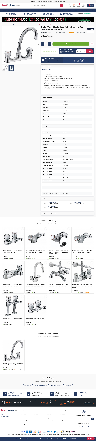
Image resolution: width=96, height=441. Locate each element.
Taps (6, 24)
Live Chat (35, 422)
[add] (49, 44)
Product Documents (47, 199)
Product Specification (48, 97)
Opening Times (37, 418)
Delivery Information (24, 416)
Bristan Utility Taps (56, 385)
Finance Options (23, 424)
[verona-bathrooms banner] (48, 19)
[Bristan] (90, 29)
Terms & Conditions (51, 416)
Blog (48, 418)
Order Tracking (37, 416)
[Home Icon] (2, 24)
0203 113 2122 (61, 1)
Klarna (21, 426)
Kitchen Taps (12, 24)
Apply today (88, 402)
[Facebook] (79, 426)
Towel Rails (62, 422)
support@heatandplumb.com (9, 414)
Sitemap (49, 424)
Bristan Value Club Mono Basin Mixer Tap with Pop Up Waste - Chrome (35, 251)
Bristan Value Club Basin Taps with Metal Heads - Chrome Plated (35, 319)
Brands (81, 10)
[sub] (42, 44)
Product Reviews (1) (49, 214)
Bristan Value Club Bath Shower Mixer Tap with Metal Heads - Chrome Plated (59, 285)
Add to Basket (72, 44)
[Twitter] (82, 426)
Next (38, 44)
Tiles (87, 10)
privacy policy (83, 422)
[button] (84, 5)
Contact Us (36, 424)
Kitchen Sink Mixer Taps (21, 24)
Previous (3, 44)
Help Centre (36, 414)
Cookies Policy (50, 422)
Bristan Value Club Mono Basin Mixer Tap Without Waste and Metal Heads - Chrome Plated (59, 252)
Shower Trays (63, 416)
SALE (92, 10)
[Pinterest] (85, 426)
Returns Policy (23, 418)
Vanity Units (62, 414)
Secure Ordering (23, 420)
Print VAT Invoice (37, 420)
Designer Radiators (64, 420)
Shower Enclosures (64, 418)
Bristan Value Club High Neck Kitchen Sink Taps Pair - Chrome (12, 319)
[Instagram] (88, 426)
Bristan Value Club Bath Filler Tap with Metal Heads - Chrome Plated (12, 285)
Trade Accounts (23, 422)
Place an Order (23, 414)
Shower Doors (63, 424)
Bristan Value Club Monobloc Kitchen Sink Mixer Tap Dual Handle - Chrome (35, 285)
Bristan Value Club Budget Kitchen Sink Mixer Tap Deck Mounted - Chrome (13, 364)
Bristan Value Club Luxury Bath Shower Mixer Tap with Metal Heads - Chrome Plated (82, 286)
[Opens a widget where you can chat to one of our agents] (91, 438)
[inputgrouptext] (61, 5)
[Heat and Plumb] (11, 5)
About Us (49, 414)
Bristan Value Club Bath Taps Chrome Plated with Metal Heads (12, 251)
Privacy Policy (50, 420)
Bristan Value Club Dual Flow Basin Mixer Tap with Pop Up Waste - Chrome (82, 251)
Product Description (47, 66)
